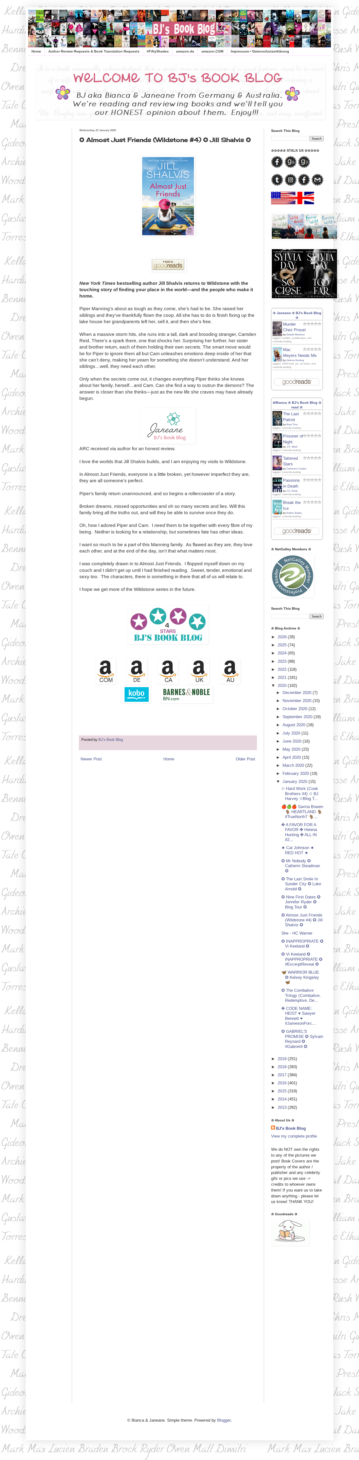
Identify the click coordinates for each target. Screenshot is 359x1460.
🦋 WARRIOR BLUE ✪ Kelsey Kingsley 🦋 (300, 977)
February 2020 (296, 773)
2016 (283, 1083)
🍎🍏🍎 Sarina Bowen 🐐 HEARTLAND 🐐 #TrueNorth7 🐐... (302, 811)
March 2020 (294, 765)
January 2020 (295, 781)
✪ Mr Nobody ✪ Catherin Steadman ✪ (300, 866)
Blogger (224, 1420)
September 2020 (298, 716)
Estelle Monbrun (295, 334)
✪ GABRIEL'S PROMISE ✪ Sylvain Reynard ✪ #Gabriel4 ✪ (302, 1039)
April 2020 (292, 757)
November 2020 (298, 700)
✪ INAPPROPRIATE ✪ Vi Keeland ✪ (302, 943)
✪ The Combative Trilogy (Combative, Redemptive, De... (301, 995)
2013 (283, 1107)
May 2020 (292, 749)
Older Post (245, 759)
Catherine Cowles (296, 468)
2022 (283, 669)
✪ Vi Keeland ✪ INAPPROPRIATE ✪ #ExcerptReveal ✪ (301, 959)
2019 (283, 1058)
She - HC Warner (297, 933)
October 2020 (295, 708)
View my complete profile (294, 1136)
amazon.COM (212, 51)
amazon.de (185, 51)
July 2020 (292, 733)
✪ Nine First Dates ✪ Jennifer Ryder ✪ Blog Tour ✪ (300, 902)
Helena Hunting (295, 360)
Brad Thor (292, 424)
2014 (283, 1099)
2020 (283, 685)
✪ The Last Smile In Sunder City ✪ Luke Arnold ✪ (301, 884)
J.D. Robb (292, 491)
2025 (283, 645)
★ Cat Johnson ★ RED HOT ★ (297, 850)
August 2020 (294, 725)
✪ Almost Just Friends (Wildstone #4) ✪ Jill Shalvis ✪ (302, 920)
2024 (283, 653)
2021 (283, 677)
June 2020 (293, 741)
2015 (283, 1091)
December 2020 (298, 692)
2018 (283, 1067)
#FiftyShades (158, 51)
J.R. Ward (291, 446)
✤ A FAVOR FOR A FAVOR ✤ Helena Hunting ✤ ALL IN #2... (299, 832)
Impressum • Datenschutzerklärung (260, 51)
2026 (283, 637)
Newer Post (91, 759)
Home (36, 51)
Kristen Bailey (294, 513)
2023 (283, 661)
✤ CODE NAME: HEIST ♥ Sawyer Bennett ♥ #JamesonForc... (298, 1016)
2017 (283, 1075)
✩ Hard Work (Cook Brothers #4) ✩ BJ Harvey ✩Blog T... (299, 793)
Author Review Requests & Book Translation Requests (93, 51)
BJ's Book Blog (291, 1128)
